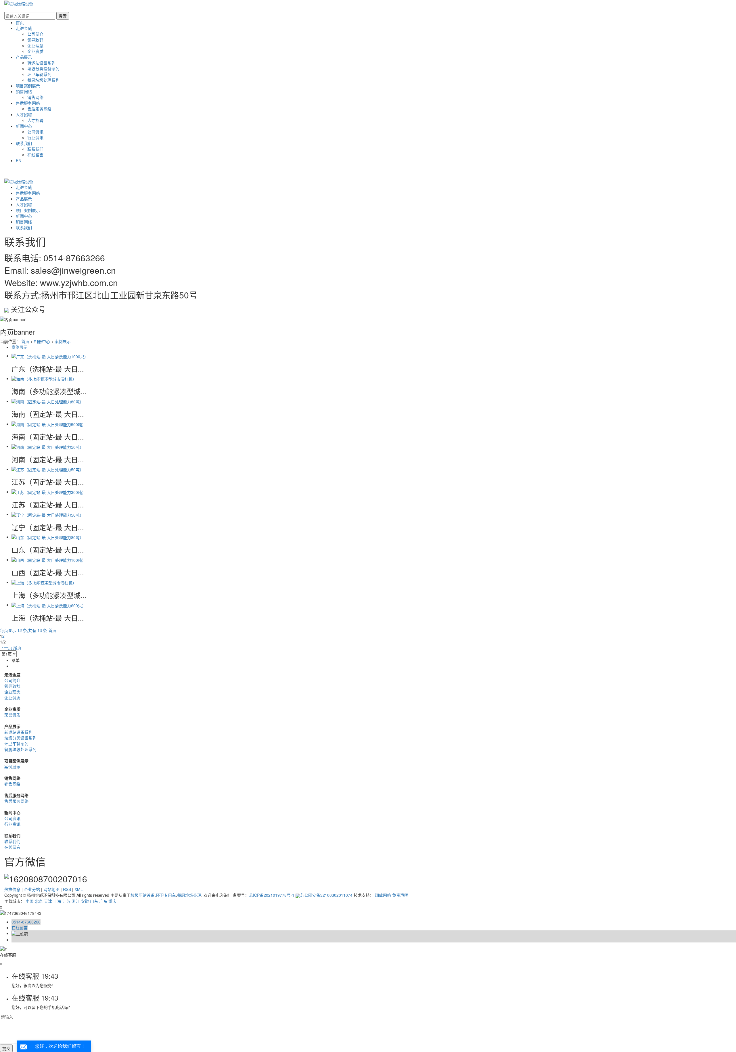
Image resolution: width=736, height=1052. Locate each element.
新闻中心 (24, 126)
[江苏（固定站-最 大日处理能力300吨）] (49, 492)
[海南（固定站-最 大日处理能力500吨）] (49, 424)
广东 (103, 901)
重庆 (112, 901)
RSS (67, 889)
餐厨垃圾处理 (189, 895)
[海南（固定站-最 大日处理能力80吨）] (48, 401)
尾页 (17, 647)
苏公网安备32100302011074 (326, 895)
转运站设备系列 (41, 63)
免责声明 (400, 895)
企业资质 (35, 51)
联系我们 (24, 143)
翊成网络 (383, 895)
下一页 (6, 647)
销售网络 (24, 91)
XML (78, 889)
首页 (20, 22)
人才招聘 (24, 114)
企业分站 (32, 889)
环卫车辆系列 (39, 74)
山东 (94, 901)
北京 (39, 901)
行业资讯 (35, 137)
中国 (30, 901)
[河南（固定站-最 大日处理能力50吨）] (48, 446)
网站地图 (51, 889)
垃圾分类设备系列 (43, 68)
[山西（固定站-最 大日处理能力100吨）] (49, 559)
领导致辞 (35, 40)
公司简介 (35, 34)
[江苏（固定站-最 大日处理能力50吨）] (48, 469)
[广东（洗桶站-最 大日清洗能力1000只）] (50, 356)
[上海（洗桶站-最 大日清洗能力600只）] (49, 605)
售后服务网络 (28, 103)
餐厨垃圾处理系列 (43, 80)
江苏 (66, 901)
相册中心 (42, 341)
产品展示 (24, 57)
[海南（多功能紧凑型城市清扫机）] (44, 378)
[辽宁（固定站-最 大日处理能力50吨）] (48, 514)
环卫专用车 (166, 895)
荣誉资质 (12, 715)
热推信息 (12, 889)
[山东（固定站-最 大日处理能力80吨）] (48, 537)
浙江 (76, 901)
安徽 (85, 901)
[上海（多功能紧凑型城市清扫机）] (44, 582)
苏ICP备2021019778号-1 (271, 895)
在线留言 (35, 155)
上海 (57, 901)
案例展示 (63, 341)
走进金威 (24, 28)
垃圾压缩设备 (143, 895)
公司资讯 (35, 132)
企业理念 (35, 45)
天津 (48, 901)
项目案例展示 (28, 86)
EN (18, 160)
